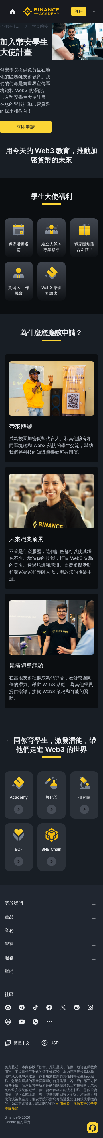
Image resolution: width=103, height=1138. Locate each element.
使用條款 (63, 1103)
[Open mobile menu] (94, 11)
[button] (94, 11)
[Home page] (41, 11)
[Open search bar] (63, 11)
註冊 (79, 11)
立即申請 (26, 127)
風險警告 (80, 1103)
